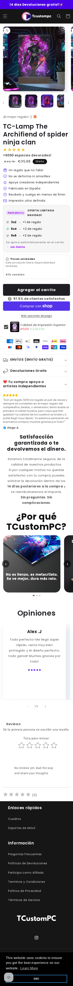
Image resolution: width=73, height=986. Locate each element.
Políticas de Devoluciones (27, 863)
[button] (5, 16)
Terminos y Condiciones (26, 882)
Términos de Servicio (24, 900)
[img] (17, 795)
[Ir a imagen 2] (37, 595)
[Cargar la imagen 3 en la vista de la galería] (47, 101)
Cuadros (14, 819)
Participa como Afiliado (26, 873)
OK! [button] (36, 978)
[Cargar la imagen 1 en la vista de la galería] (15, 101)
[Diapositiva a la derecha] (68, 102)
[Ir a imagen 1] (34, 595)
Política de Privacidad (24, 891)
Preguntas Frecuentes (25, 854)
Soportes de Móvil (21, 828)
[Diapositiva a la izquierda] (27, 706)
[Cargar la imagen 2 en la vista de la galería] (31, 101)
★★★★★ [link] (34, 670)
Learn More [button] (29, 968)
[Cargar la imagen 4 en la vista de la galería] (63, 101)
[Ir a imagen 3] (39, 595)
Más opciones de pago (36, 315)
